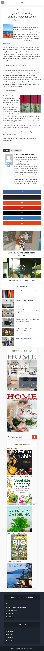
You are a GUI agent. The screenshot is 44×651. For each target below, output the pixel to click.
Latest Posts (17, 150)
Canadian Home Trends (23, 20)
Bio (7, 150)
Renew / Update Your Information (16, 607)
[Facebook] (8, 163)
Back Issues (10, 613)
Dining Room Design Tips (23, 338)
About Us (9, 634)
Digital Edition (10, 617)
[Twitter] (6, 163)
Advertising (9, 631)
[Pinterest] (8, 166)
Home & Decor (22, 10)
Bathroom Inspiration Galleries (25, 300)
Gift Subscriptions (11, 610)
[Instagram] (11, 163)
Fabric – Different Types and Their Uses (27, 291)
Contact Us (9, 637)
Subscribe (9, 604)
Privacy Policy (10, 641)
